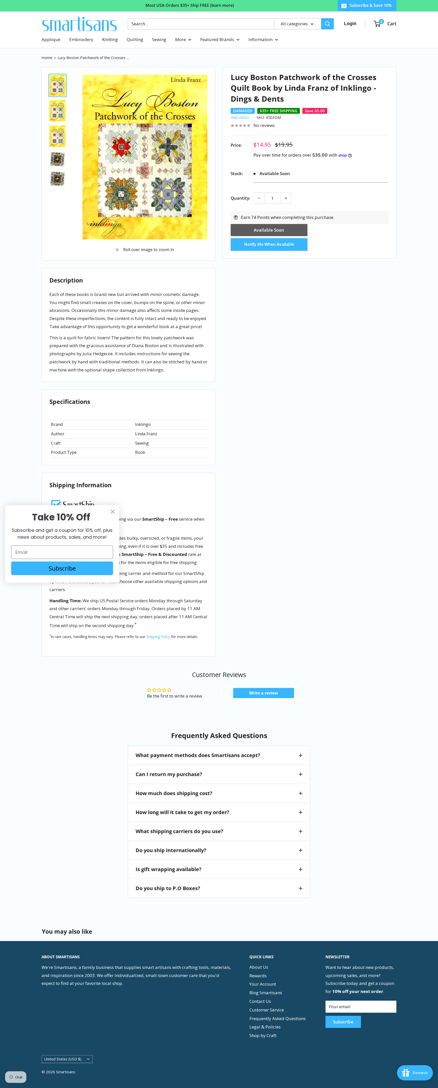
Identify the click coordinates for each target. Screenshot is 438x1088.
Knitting (110, 39)
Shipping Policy (158, 636)
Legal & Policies (265, 1027)
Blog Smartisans (265, 993)
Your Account (262, 984)
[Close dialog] (112, 511)
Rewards (258, 976)
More (180, 39)
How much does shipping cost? (174, 793)
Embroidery (81, 39)
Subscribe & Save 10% (371, 5)
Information (260, 39)
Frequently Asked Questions (277, 1018)
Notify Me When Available (269, 244)
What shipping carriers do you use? (179, 831)
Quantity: (240, 198)
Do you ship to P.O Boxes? (168, 888)
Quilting (135, 39)
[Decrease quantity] (259, 198)
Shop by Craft (263, 1035)
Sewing (159, 39)
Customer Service (266, 1010)
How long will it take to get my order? (182, 812)
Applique (51, 39)
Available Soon (269, 230)
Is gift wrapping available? (169, 869)
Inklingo (240, 117)
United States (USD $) (62, 1059)
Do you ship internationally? (171, 850)
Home (47, 57)
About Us (258, 967)
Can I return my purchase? (169, 774)
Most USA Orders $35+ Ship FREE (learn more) (189, 5)
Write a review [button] (263, 693)
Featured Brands (217, 39)
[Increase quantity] (286, 198)
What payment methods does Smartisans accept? (198, 755)
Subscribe (343, 1022)
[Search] (327, 23)
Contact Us (260, 1001)
